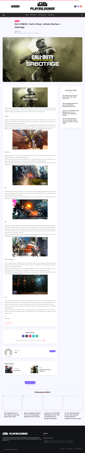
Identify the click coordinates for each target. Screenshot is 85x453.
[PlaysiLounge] (42, 5)
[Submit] (71, 441)
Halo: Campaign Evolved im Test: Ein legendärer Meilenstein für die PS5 (70, 105)
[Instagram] (78, 6)
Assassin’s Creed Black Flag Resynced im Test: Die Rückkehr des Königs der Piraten (70, 113)
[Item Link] (12, 403)
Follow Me (52, 351)
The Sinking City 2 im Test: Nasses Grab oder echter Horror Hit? (70, 97)
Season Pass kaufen (9, 322)
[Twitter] (75, 6)
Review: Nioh (17, 370)
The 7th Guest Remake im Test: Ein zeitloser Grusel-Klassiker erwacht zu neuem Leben (70, 121)
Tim (19, 31)
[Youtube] (81, 6)
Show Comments (30, 382)
